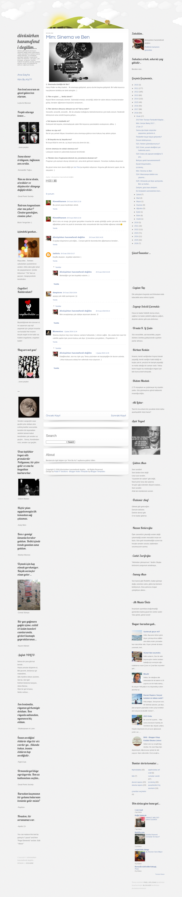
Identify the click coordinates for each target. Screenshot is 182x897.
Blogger (147, 885)
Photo (137, 869)
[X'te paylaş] (52, 180)
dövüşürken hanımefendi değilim (69, 237)
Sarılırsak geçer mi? (151, 632)
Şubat (138, 195)
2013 (136, 95)
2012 (136, 92)
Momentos (58, 331)
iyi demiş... (140, 167)
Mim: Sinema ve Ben (68, 37)
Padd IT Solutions (61, 472)
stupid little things (142, 850)
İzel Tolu (77, 167)
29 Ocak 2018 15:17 (68, 253)
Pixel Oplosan (150, 882)
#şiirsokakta (136, 770)
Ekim (138, 216)
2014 (136, 99)
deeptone (57, 292)
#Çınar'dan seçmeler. (152, 653)
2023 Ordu (147, 716)
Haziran (139, 205)
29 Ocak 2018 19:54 (70, 292)
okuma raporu (137, 785)
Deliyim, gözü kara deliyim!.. (147, 188)
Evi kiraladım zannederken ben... (148, 191)
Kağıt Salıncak (140, 815)
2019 (136, 223)
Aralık (138, 219)
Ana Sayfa (23, 74)
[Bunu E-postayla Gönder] (47, 180)
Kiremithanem (59, 201)
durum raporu (137, 782)
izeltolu (56, 253)
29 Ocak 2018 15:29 (103, 272)
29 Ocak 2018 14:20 (96, 237)
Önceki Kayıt (53, 415)
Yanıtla (55, 209)
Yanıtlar (58, 267)
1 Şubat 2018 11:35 (102, 353)
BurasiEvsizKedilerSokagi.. (146, 867)
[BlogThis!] (49, 180)
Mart (138, 198)
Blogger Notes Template (78, 472)
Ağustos (139, 208)
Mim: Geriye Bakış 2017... (146, 123)
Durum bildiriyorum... (144, 140)
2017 (136, 109)
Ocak (138, 116)
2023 (136, 233)
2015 (136, 102)
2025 (136, 240)
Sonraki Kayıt (118, 415)
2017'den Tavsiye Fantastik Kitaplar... (150, 120)
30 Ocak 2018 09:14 (103, 311)
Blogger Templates (98, 472)
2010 (136, 85)
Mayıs (138, 202)
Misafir (146, 674)
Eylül (138, 212)
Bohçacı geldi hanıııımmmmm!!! (148, 160)
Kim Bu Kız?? (24, 79)
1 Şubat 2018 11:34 (70, 331)
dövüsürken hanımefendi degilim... (28, 41)
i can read (139, 810)
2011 (136, 88)
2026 (136, 243)
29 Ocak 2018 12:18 (74, 201)
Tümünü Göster (160, 874)
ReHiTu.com (140, 832)
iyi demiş (151, 782)
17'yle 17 (139, 127)
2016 (136, 106)
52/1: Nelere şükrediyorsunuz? (148, 144)
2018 (136, 113)
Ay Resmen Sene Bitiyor (154, 852)
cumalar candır (154, 776)
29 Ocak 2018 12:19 (74, 218)
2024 (136, 236)
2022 (136, 230)
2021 (136, 226)
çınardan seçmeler (139, 791)
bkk (133, 776)
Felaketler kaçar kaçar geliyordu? (149, 137)
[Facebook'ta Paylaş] (55, 180)
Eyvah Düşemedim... (144, 164)
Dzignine (29, 863)
